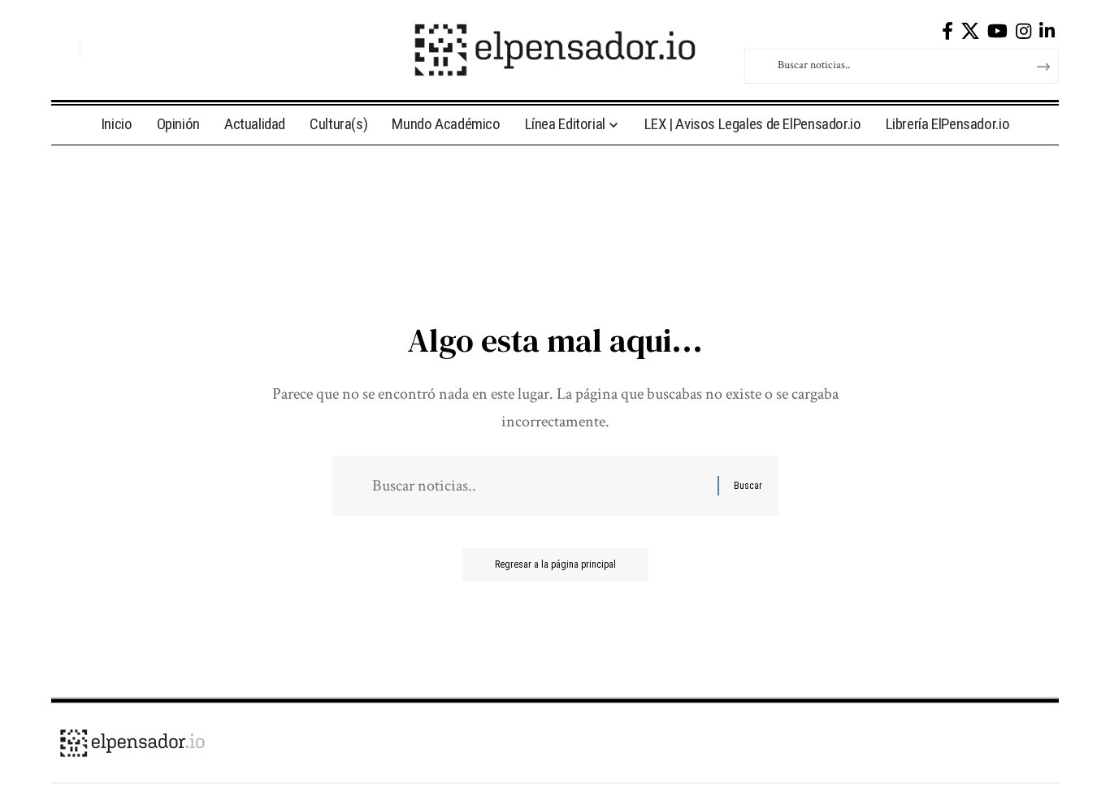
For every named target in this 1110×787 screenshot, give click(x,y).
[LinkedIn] (1047, 31)
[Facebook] (947, 31)
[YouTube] (997, 31)
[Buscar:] (539, 486)
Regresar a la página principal (555, 564)
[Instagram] (1023, 31)
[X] (970, 31)
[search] (63, 49)
